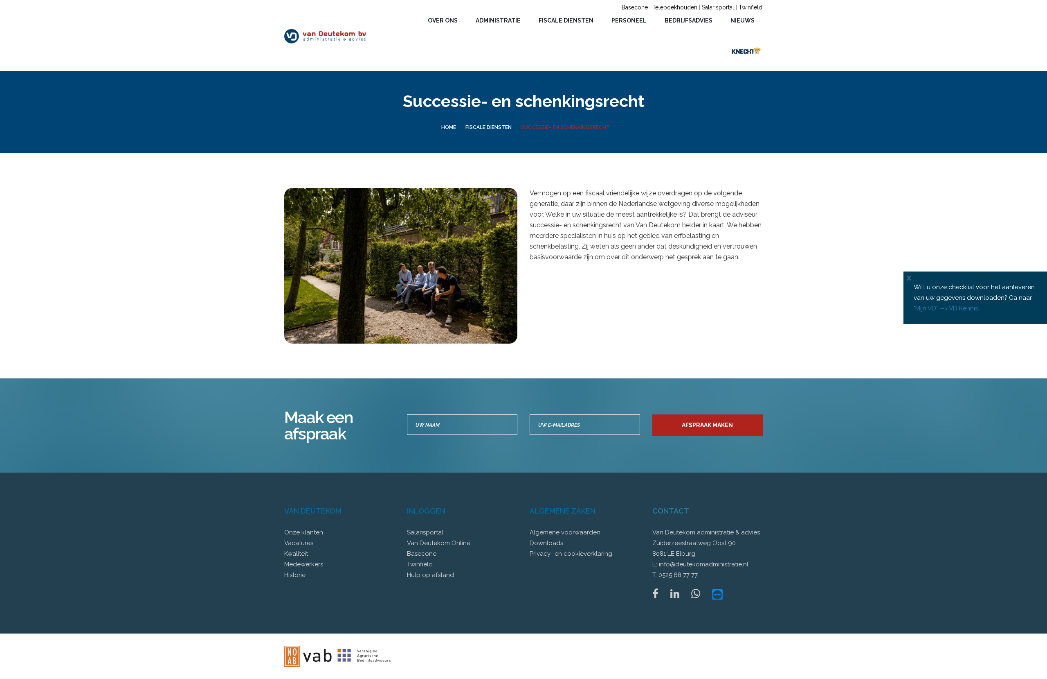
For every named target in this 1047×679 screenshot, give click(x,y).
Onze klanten (303, 532)
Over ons (443, 20)
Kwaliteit (296, 553)
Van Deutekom (313, 511)
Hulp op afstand (430, 575)
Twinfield (750, 7)
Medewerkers (303, 564)
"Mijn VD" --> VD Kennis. (946, 308)
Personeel (629, 20)
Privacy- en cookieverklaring (571, 553)
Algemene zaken (562, 511)
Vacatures (298, 543)
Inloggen (426, 511)
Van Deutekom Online (438, 543)
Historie (295, 575)
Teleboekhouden (674, 7)
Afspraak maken (707, 425)
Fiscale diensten (566, 20)
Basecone (635, 7)
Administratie (498, 20)
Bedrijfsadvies (688, 20)
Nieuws (742, 20)
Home (448, 127)
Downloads (546, 543)
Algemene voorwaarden (565, 532)
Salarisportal (718, 7)
